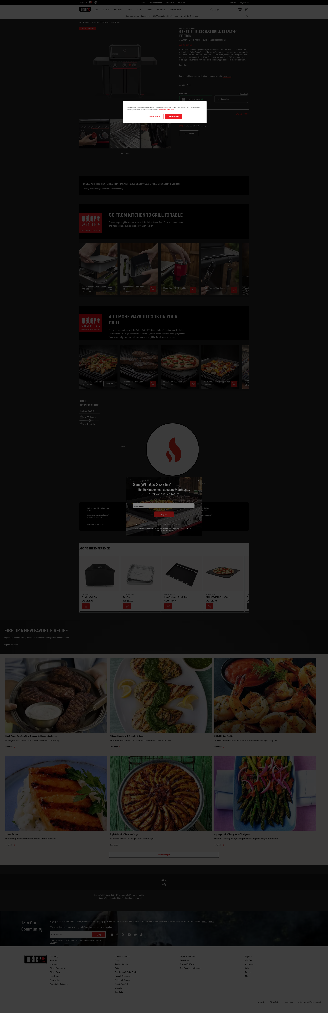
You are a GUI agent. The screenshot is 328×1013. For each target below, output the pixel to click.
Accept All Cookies (173, 116)
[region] (165, 112)
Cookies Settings (155, 116)
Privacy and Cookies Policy (166, 109)
